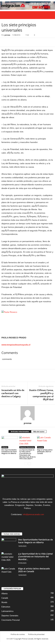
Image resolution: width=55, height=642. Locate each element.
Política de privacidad (36, 634)
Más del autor (38, 431)
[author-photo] (27, 413)
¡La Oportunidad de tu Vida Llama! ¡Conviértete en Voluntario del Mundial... (35, 556)
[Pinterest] (18, 42)
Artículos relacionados (20, 431)
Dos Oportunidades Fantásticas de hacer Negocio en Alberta (9, 451)
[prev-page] (25, 463)
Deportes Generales (27, 447)
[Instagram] (25, 520)
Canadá (40, 447)
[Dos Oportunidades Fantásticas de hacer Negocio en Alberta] (9, 442)
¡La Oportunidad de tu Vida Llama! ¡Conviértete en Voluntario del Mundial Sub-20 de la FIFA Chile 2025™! (27, 454)
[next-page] (29, 463)
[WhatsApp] (25, 42)
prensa (7, 35)
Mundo (4, 602)
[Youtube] (36, 520)
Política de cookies (18, 634)
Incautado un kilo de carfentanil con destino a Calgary (12, 393)
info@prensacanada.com (33, 514)
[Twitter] (11, 42)
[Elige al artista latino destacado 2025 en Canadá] (45, 442)
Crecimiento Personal (10, 620)
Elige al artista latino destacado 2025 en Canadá (45, 451)
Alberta (4, 447)
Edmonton (5, 607)
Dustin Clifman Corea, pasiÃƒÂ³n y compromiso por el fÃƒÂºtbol (41, 395)
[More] (31, 42)
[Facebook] (4, 42)
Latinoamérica (7, 611)
